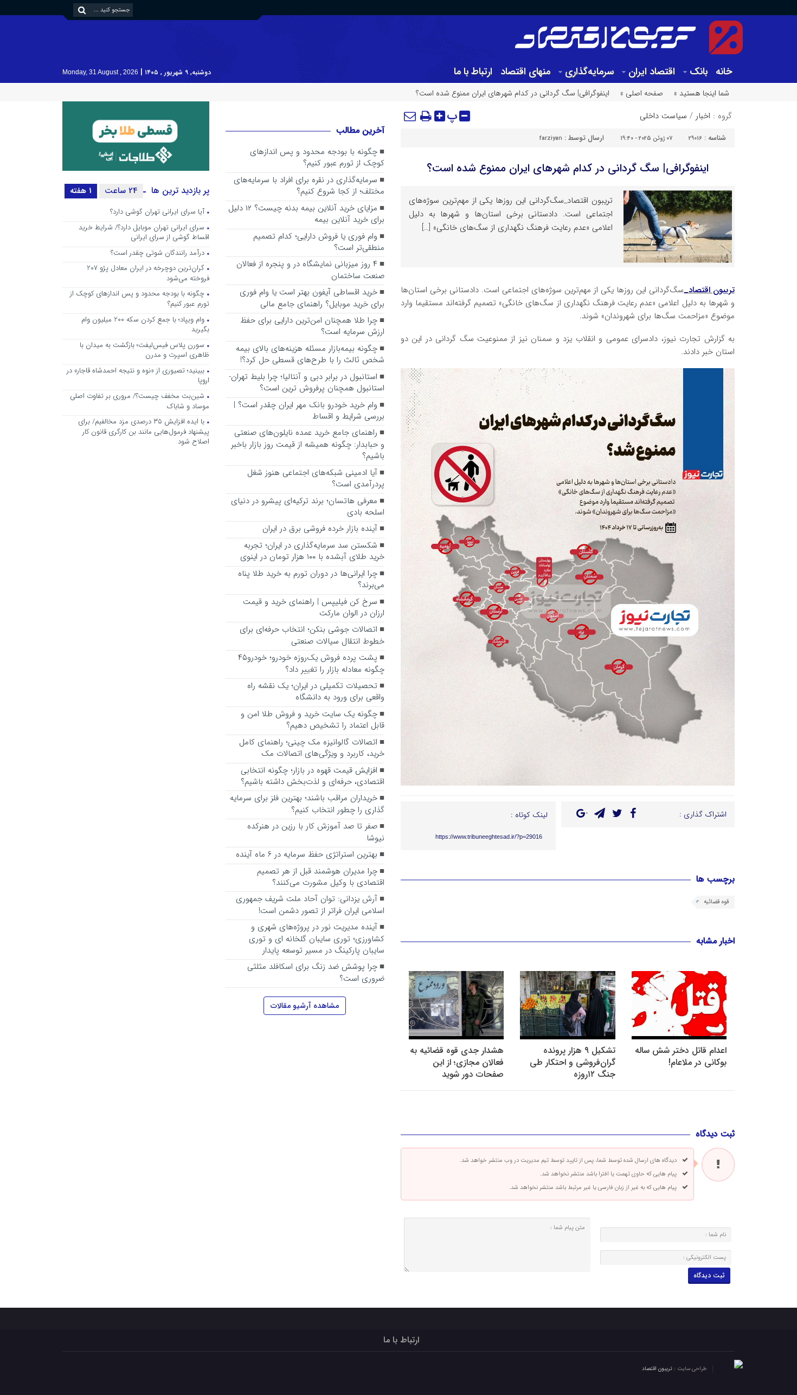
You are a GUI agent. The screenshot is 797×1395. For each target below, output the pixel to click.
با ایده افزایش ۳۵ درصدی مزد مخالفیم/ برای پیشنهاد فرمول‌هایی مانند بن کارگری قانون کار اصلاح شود (143, 432)
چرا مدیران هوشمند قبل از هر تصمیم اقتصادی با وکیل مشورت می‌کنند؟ (320, 877)
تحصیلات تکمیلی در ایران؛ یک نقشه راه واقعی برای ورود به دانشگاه (315, 692)
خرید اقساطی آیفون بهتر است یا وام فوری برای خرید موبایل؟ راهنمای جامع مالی (312, 298)
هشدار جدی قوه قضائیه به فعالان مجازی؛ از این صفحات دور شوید (457, 1062)
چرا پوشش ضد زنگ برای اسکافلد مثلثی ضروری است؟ (315, 973)
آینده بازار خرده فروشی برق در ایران (319, 529)
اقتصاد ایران (651, 71)
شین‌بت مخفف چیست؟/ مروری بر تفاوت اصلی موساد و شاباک (139, 401)
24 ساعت (121, 190)
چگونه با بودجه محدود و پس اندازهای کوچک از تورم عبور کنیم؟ (317, 158)
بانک (699, 71)
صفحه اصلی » (641, 93)
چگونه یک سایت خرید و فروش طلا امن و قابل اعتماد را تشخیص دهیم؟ (312, 720)
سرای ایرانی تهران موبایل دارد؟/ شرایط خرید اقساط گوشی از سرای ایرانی (144, 233)
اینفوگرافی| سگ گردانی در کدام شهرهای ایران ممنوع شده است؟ (568, 168)
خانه (724, 71)
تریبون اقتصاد (658, 1369)
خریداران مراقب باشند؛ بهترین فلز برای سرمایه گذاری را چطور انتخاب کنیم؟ (307, 804)
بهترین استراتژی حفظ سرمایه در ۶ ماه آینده (306, 855)
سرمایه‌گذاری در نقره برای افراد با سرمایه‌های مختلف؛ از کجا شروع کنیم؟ (309, 186)
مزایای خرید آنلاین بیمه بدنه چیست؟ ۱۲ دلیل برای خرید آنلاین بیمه (306, 214)
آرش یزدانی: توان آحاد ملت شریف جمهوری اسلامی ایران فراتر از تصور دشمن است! (310, 905)
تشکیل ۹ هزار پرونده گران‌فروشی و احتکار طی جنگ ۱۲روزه (572, 1062)
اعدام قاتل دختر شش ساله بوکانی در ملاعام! (681, 1056)
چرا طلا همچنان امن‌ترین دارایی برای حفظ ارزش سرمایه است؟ (312, 326)
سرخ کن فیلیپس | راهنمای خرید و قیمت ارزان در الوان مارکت (313, 608)
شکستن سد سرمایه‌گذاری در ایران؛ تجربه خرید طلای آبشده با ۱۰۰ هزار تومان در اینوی (312, 551)
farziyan (550, 138)
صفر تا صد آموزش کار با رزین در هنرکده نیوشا (315, 832)
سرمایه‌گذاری (589, 71)
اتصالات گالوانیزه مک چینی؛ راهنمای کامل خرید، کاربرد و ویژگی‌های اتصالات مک (311, 748)
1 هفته (81, 190)
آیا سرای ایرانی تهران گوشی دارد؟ (157, 212)
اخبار (703, 116)
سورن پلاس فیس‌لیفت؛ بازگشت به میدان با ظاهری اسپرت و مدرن (144, 350)
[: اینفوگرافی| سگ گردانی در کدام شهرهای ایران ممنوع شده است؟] (410, 116)
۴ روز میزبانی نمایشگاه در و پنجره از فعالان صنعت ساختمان (310, 270)
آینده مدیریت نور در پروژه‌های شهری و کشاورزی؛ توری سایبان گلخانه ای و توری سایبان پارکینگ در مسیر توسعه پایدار (316, 939)
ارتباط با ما (473, 71)
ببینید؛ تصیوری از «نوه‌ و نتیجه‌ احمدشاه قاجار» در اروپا (138, 376)
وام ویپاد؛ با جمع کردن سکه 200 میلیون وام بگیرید (145, 325)
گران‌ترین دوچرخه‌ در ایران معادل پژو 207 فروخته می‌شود (148, 273)
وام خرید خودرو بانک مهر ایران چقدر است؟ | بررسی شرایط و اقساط (309, 411)
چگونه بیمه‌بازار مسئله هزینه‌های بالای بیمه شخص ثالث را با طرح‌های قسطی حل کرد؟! (310, 355)
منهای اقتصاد (525, 71)
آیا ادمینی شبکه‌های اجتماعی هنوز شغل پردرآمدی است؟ (315, 479)
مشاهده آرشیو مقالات (305, 1006)
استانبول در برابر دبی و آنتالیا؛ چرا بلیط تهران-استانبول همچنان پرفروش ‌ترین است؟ (306, 383)
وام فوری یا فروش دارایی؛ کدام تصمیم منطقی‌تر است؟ (318, 242)
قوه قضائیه (716, 902)
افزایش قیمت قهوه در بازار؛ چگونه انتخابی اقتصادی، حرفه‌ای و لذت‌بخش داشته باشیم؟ (312, 776)
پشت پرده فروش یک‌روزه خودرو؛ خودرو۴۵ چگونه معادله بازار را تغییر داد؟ (311, 664)
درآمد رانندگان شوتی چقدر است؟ (157, 253)
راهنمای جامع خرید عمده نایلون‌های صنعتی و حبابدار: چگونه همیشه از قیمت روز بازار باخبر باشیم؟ (307, 444)
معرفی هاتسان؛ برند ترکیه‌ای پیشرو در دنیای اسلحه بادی (307, 507)
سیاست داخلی (663, 116)
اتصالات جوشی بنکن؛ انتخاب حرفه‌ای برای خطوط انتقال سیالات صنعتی (312, 635)
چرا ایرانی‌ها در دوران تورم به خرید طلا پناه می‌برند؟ (311, 580)
